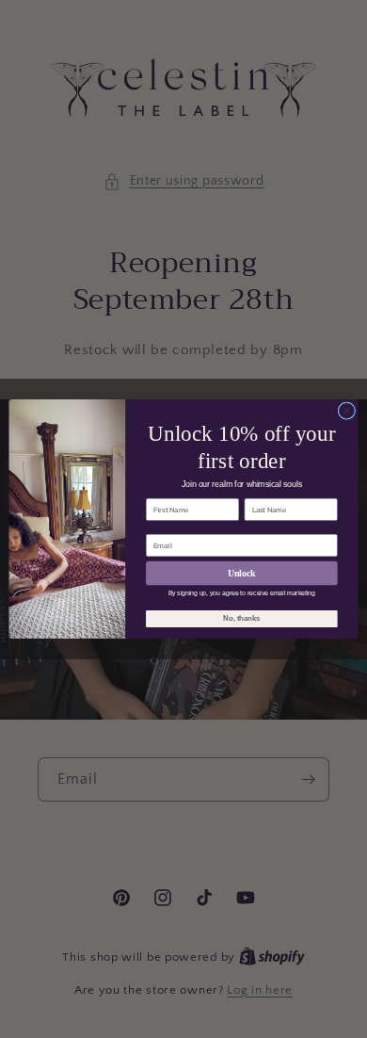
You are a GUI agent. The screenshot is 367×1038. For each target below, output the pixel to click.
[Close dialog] (347, 411)
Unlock (241, 572)
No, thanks (241, 619)
